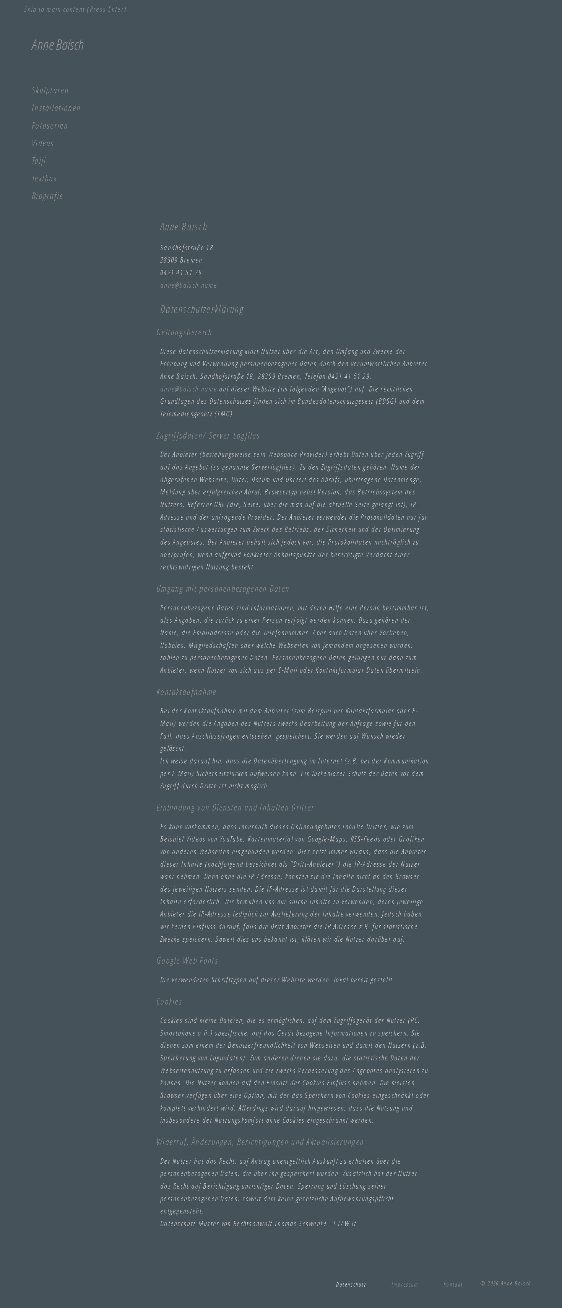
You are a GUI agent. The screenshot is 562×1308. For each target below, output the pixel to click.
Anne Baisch (58, 44)
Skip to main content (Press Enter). (76, 9)
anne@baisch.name (188, 285)
